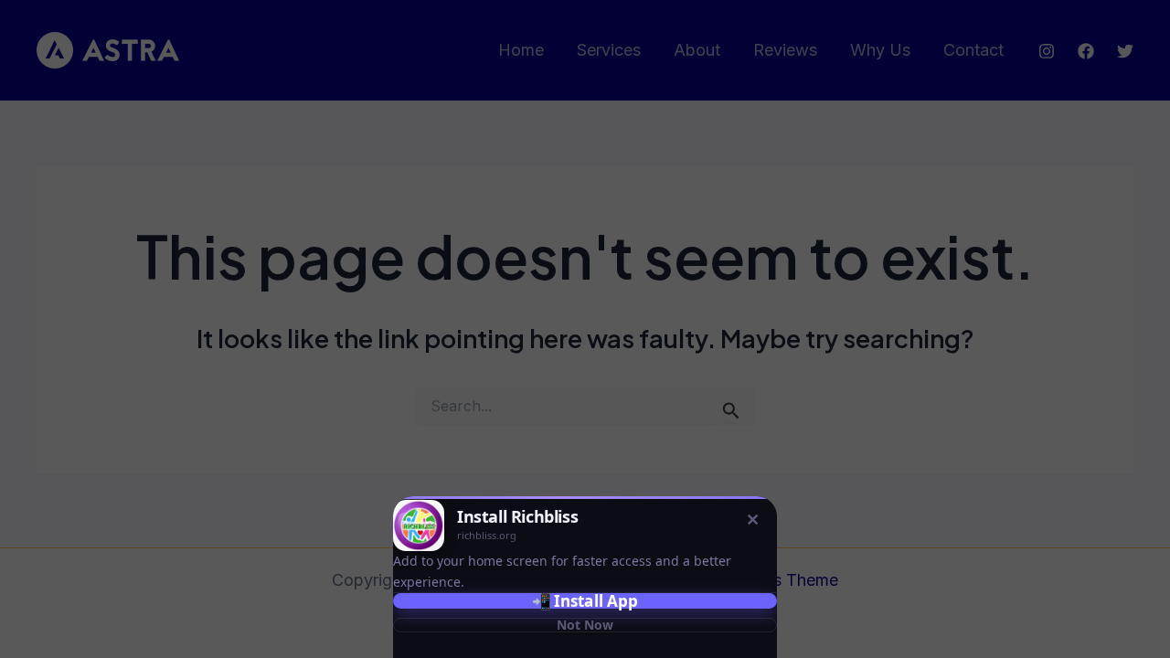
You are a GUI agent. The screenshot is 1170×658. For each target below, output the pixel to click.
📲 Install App (585, 601)
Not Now (585, 625)
